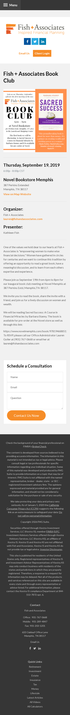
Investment (35, 671)
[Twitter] (34, 648)
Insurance (35, 679)
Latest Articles (35, 697)
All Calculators (35, 706)
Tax (35, 684)
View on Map (11, 194)
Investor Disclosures (51, 549)
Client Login (42, 53)
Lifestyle (35, 693)
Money (35, 688)
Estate (35, 675)
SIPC (56, 531)
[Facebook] (30, 648)
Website (25, 194)
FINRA (49, 531)
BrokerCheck (39, 446)
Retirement (35, 666)
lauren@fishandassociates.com (22, 218)
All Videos (35, 702)
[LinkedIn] (39, 648)
